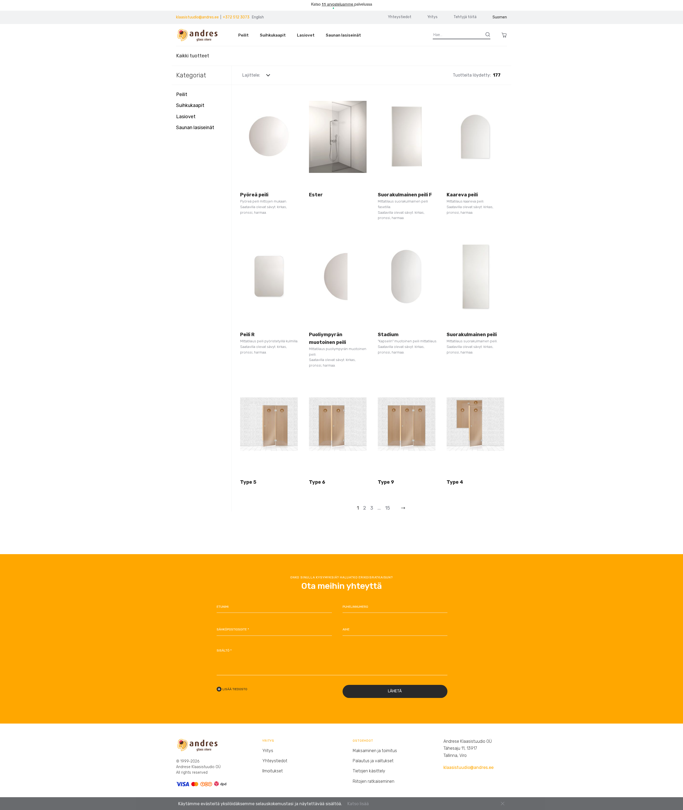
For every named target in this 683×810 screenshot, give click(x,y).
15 (387, 508)
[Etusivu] (199, 35)
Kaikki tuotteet (192, 56)
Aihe (346, 629)
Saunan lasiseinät (343, 35)
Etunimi (223, 606)
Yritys (432, 17)
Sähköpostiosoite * (233, 629)
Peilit (243, 35)
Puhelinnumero (355, 606)
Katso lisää (358, 803)
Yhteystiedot (399, 17)
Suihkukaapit (273, 35)
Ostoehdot (363, 740)
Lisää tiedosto (235, 689)
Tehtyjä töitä (465, 17)
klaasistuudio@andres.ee (197, 17)
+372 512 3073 (236, 17)
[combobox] (271, 75)
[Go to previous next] (403, 508)
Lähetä (395, 691)
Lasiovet (306, 35)
